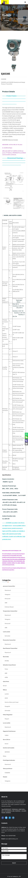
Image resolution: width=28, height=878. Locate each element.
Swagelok (7, 706)
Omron (6, 743)
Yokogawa (7, 594)
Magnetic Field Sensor (9, 731)
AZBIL (6, 677)
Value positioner (7, 768)
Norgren (7, 718)
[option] (14, 51)
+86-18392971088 (10, 835)
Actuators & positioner (9, 665)
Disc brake (6, 656)
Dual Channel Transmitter (10, 648)
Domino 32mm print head (11, 702)
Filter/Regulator (7, 714)
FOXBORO (7, 772)
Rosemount (8, 590)
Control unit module (8, 748)
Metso (4, 756)
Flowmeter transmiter (9, 640)
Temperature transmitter (10, 611)
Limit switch (6, 631)
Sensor (5, 685)
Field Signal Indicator (9, 760)
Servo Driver (6, 739)
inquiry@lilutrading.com (11, 838)
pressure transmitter (21, 18)
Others (5, 689)
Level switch (6, 723)
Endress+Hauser (9, 607)
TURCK (6, 735)
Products (10, 18)
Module (5, 777)
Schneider (7, 636)
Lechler (7, 694)
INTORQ (7, 660)
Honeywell (7, 598)
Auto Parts (6, 681)
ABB (6, 602)
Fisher (6, 669)
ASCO (6, 698)
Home (4, 18)
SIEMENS (7, 752)
